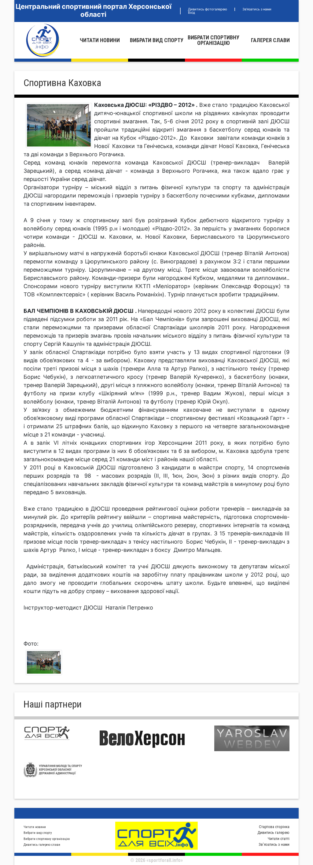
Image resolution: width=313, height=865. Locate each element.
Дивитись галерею (273, 832)
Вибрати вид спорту (156, 40)
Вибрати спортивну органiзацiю (213, 40)
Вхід (191, 12)
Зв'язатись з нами (256, 9)
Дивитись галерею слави (42, 845)
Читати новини (100, 40)
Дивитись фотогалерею (207, 9)
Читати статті (278, 838)
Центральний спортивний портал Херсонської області (93, 10)
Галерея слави (270, 40)
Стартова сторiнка (274, 826)
